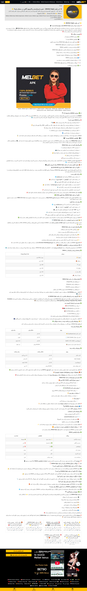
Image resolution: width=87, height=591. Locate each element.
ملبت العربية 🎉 (58, 583)
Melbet (73, 2)
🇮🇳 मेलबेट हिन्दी (35, 583)
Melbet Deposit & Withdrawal (48, 2)
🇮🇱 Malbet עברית (46, 579)
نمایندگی (14, 589)
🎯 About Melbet (65, 579)
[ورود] (72, 588)
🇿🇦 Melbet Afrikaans (36, 579)
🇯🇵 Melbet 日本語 (43, 585)
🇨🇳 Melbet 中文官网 (52, 585)
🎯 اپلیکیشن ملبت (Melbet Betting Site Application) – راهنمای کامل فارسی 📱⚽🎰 (53, 524)
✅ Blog (72, 579)
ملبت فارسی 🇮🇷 (50, 583)
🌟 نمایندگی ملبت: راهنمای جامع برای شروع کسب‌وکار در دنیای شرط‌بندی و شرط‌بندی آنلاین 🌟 (72, 524)
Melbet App (66, 2)
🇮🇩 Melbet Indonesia (25, 579)
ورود (72, 589)
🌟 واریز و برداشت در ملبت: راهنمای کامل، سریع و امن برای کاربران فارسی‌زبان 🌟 (72, 536)
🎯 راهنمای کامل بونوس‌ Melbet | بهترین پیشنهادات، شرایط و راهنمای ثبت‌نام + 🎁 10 (53, 536)
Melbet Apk (12, 15)
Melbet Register (53, 15)
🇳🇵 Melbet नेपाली (42, 583)
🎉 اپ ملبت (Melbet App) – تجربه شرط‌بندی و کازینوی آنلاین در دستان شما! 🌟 (37, 9)
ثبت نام (53, 589)
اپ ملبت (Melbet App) (69, 25)
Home (60, 5)
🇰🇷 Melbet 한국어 (34, 585)
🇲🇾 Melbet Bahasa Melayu (13, 579)
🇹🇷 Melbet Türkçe (12, 581)
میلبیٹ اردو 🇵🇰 (66, 583)
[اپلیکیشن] (34, 588)
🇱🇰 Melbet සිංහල (19, 583)
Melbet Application (19, 15)
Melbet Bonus (59, 2)
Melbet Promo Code (44, 15)
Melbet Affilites (36, 2)
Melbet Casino (28, 15)
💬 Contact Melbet (55, 579)
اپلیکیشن (34, 589)
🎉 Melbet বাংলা (27, 583)
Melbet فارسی (57, 19)
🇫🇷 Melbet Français (64, 581)
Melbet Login (35, 15)
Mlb (30, 2)
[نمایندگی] (14, 588)
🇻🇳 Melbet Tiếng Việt (22, 581)
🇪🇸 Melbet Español (74, 581)
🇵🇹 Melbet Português (43, 581)
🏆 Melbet (77, 579)
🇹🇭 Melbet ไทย (11, 583)
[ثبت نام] (53, 588)
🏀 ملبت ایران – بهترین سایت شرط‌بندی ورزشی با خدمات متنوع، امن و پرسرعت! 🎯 (15, 524)
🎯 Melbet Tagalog (33, 581)
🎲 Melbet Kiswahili (54, 581)
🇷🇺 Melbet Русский (74, 583)
